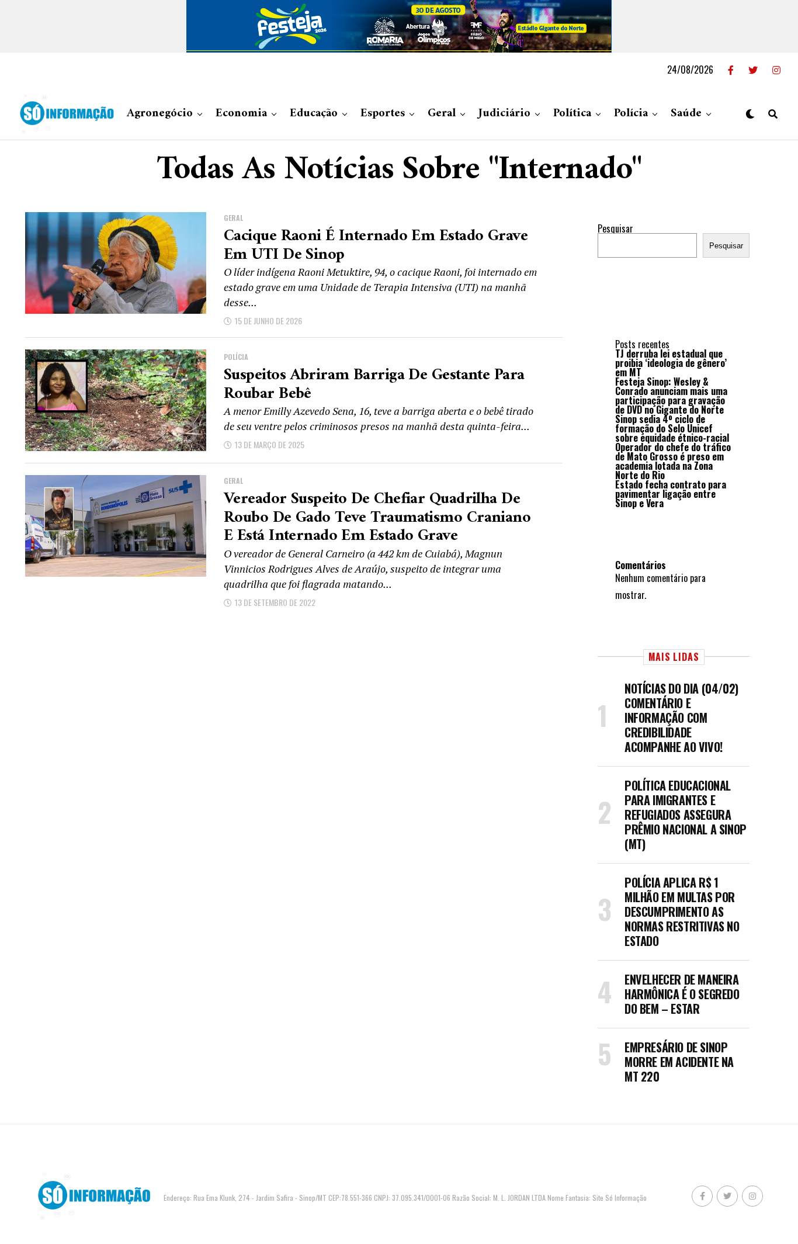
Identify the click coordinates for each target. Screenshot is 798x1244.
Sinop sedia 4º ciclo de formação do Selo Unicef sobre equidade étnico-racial (672, 428)
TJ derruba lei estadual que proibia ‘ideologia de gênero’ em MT (671, 362)
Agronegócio (160, 113)
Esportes (382, 113)
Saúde (686, 113)
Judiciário (504, 113)
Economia (241, 113)
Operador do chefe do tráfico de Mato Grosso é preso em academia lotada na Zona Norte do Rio (673, 461)
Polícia (631, 113)
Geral (442, 113)
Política (572, 113)
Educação (314, 113)
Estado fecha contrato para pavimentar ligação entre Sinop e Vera (670, 493)
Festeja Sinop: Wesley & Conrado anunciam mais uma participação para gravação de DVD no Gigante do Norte (671, 396)
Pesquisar (615, 228)
